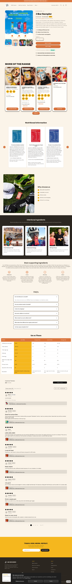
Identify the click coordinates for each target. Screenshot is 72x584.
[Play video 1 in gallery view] (29, 42)
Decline (51, 581)
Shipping (42, 18)
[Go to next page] (43, 525)
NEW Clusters (35, 563)
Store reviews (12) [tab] (17, 388)
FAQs (52, 563)
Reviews (52, 571)
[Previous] (4, 147)
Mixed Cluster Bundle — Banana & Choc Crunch (11, 87)
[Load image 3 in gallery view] (22, 42)
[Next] (67, 147)
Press (52, 567)
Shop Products (35, 567)
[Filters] (58, 388)
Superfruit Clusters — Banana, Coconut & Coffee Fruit (28, 88)
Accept (35, 581)
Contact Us (53, 569)
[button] (14, 5)
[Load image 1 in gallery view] (8, 42)
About (33, 569)
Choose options (12, 108)
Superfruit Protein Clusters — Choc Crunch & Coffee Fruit (43, 88)
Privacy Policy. (27, 578)
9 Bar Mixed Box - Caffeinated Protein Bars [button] (17, 403)
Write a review (60, 382)
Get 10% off (45, 550)
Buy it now (48, 46)
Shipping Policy (54, 565)
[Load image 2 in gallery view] (15, 42)
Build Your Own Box (36, 565)
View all (36, 113)
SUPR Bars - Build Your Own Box (59, 84)
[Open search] (55, 388)
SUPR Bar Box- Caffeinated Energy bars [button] (17, 422)
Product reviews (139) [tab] (9, 388)
